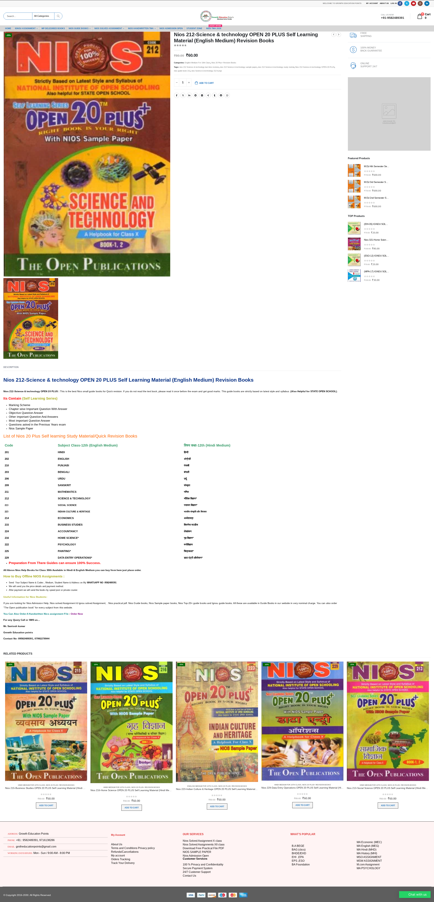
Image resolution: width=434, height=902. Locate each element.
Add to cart (207, 83)
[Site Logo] (217, 16)
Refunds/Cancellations (125, 875)
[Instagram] (420, 3)
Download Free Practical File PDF (203, 871)
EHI (295, 880)
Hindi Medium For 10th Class (30, 808)
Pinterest (195, 95)
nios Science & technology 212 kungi (253, 70)
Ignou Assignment (26, 28)
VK (201, 95)
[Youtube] (413, 3)
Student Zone (202, 28)
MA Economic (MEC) (369, 865)
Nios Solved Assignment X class (202, 863)
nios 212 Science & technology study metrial (288, 67)
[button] (414, 894)
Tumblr (213, 95)
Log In (393, 3)
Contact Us (190, 898)
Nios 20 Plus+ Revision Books (227, 62)
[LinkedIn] (426, 3)
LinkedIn (189, 95)
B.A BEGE (297, 869)
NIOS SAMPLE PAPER (196, 875)
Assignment (373, 887)
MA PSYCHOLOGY (368, 891)
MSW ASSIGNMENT (369, 883)
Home (8, 28)
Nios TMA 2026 (223, 27)
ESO (300, 883)
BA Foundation (301, 887)
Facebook (176, 95)
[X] (406, 3)
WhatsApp (226, 95)
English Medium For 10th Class (199, 62)
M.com (361, 887)
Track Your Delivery (123, 886)
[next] (338, 34)
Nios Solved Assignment (111, 28)
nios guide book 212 (226, 70)
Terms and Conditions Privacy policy (134, 871)
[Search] (58, 16)
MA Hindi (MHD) (367, 872)
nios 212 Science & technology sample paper (246, 67)
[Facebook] (400, 3)
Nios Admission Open (196, 878)
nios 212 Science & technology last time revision (202, 67)
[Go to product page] (354, 170)
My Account (371, 3)
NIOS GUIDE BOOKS (81, 28)
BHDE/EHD (299, 876)
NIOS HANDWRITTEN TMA (146, 28)
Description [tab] (10, 366)
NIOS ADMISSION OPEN (178, 28)
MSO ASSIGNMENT (369, 880)
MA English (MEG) (368, 869)
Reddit (219, 95)
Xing (207, 95)
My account (118, 878)
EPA (300, 880)
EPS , (295, 883)
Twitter (182, 95)
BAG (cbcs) (298, 872)
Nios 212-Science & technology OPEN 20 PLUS (195, 70)
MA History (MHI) (368, 876)
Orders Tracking (121, 882)
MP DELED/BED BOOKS (55, 28)
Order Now (80, 611)
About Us (384, 3)
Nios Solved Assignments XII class (204, 867)
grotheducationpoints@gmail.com (35, 869)
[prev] (333, 34)
